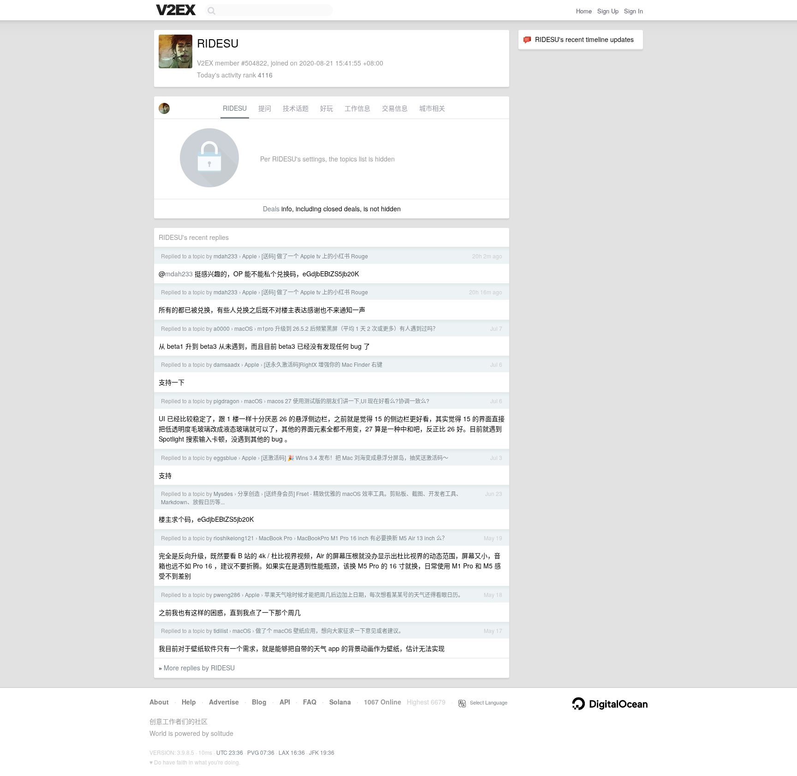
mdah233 (226, 256)
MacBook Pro (275, 538)
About (159, 701)
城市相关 (432, 108)
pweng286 (227, 594)
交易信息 (395, 108)
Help (189, 701)
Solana (340, 701)
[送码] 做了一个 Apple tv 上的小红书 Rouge (315, 256)
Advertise (224, 701)
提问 (264, 108)
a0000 (222, 328)
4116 (265, 74)
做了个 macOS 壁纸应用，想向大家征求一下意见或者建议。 (330, 630)
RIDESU (235, 108)
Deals (271, 208)
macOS (243, 328)
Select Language (486, 702)
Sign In (633, 10)
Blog (259, 701)
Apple (249, 256)
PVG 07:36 (260, 752)
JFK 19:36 (321, 752)
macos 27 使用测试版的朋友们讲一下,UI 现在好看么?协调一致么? (348, 401)
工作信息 (357, 108)
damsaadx (227, 364)
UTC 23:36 (229, 752)
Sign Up (608, 10)
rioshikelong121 (234, 538)
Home (584, 10)
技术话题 (296, 108)
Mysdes (223, 493)
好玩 (326, 108)
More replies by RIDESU (199, 667)
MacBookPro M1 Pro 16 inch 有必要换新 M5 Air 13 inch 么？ (372, 538)
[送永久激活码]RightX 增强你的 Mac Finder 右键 (323, 364)
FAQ (309, 701)
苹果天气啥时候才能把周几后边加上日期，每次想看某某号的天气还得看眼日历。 (364, 594)
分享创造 (249, 493)
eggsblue (225, 457)
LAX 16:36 (292, 752)
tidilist (221, 630)
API (285, 701)
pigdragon (226, 401)
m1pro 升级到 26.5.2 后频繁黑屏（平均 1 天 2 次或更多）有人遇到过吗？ (347, 328)
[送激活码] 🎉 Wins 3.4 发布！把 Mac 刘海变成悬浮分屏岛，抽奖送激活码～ (354, 457)
